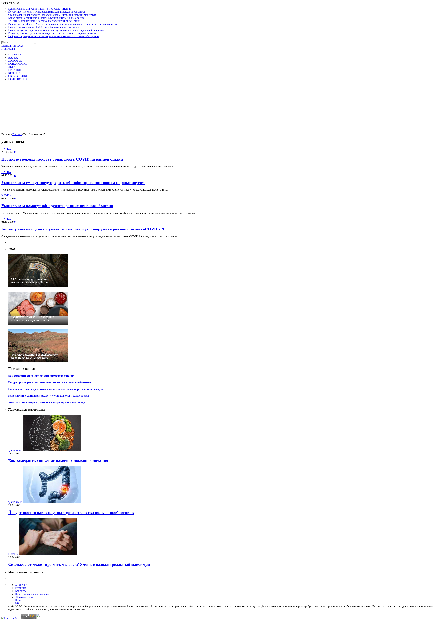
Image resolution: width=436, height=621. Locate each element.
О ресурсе (21, 584)
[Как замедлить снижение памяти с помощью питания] (52, 450)
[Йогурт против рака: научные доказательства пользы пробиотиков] (52, 502)
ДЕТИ (11, 66)
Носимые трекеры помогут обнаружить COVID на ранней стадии (62, 159)
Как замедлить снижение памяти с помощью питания (39, 8)
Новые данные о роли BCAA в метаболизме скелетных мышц (44, 27)
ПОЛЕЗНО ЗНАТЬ (19, 79)
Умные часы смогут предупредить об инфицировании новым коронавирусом (73, 182)
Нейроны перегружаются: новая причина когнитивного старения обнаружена (53, 36)
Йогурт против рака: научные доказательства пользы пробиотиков (47, 11)
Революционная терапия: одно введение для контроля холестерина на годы (52, 33)
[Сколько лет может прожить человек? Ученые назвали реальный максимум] (48, 554)
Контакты (20, 590)
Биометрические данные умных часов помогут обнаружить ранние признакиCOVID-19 (82, 229)
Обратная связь (24, 597)
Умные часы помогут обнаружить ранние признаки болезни (57, 206)
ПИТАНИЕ (15, 69)
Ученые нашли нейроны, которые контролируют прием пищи (44, 20)
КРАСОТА (14, 72)
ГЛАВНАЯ (14, 54)
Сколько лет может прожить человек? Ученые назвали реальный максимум (52, 14)
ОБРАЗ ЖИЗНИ (17, 76)
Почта (18, 600)
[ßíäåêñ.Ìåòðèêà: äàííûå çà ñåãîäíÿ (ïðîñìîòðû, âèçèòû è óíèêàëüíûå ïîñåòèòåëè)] (10, 618)
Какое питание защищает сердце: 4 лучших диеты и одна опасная (46, 17)
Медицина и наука (12, 45)
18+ (17, 603)
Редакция (20, 587)
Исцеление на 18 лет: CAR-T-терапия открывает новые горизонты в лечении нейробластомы (62, 24)
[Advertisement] (218, 107)
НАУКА (13, 57)
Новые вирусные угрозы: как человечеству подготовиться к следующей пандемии (56, 30)
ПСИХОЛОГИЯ (17, 63)
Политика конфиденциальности (33, 594)
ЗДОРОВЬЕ (15, 60)
